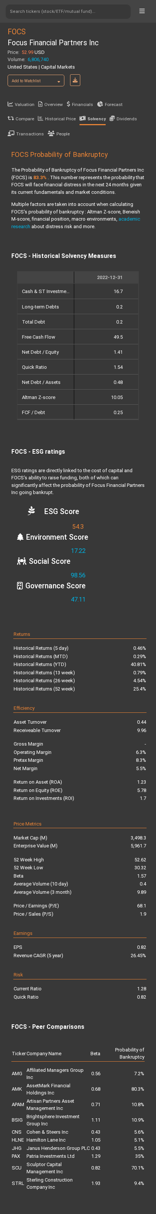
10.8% (137, 1104)
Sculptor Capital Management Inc (45, 1168)
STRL (18, 1183)
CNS (17, 1132)
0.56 (95, 1073)
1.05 (95, 1140)
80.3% (137, 1089)
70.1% (137, 1168)
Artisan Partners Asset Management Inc (50, 1104)
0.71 (95, 1104)
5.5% (139, 1148)
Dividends (127, 118)
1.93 (95, 1183)
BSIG (17, 1120)
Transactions (30, 134)
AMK (17, 1089)
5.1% (139, 1140)
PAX (16, 1156)
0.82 (95, 1168)
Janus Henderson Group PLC (58, 1148)
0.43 (95, 1132)
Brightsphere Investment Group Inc (53, 1120)
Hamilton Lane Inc (46, 1140)
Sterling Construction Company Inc (50, 1183)
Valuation (24, 104)
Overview (53, 104)
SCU (17, 1168)
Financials (82, 104)
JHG (17, 1148)
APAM (18, 1104)
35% (139, 1156)
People (63, 134)
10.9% (137, 1120)
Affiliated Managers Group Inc (55, 1073)
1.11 (95, 1120)
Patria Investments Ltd (51, 1156)
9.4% (139, 1183)
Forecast (114, 104)
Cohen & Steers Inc (47, 1132)
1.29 (95, 1156)
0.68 (95, 1089)
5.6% (139, 1132)
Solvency (96, 119)
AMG (17, 1073)
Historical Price (60, 118)
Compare (25, 118)
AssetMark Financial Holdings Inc (48, 1089)
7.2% (139, 1073)
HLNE (18, 1140)
